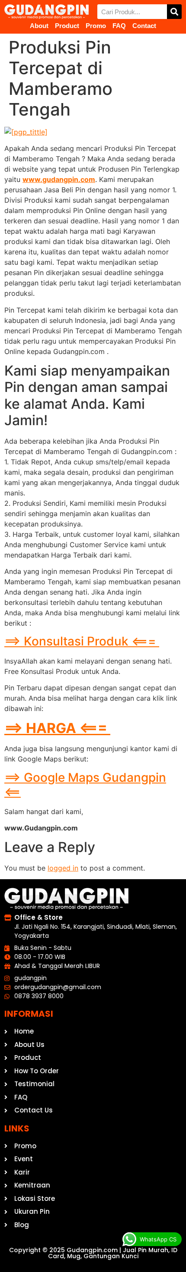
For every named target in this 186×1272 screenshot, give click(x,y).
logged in (63, 868)
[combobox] (132, 11)
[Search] (174, 11)
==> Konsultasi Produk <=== (81, 641)
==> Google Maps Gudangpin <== (85, 784)
